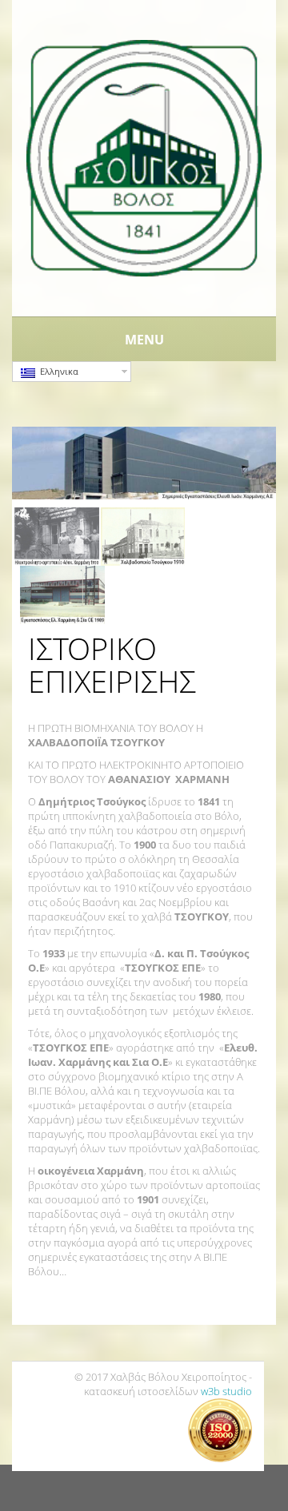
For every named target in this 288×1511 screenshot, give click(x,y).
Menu (144, 339)
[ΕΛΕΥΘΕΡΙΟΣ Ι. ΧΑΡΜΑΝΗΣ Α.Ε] (144, 157)
